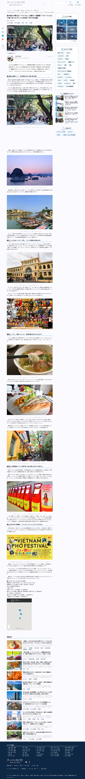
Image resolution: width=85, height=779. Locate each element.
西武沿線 (10, 754)
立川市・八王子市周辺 (55, 755)
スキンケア (60, 77)
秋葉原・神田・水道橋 (69, 749)
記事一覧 (9, 765)
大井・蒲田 (25, 752)
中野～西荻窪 (67, 752)
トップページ (9, 10)
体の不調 (72, 80)
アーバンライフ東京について (13, 768)
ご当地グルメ (66, 74)
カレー (59, 74)
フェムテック (67, 83)
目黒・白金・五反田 (40, 750)
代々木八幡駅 (16, 10)
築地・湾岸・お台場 (12, 752)
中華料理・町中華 (61, 68)
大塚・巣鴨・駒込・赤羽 (55, 750)
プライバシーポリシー (33, 768)
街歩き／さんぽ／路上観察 (69, 135)
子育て (58, 135)
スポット (68, 52)
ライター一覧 (35, 765)
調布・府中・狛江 (11, 755)
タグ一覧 (27, 765)
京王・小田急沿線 (34, 10)
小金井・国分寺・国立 (69, 754)
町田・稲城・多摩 (26, 755)
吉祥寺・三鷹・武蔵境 (55, 754)
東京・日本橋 (25, 747)
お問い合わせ (44, 768)
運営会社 (24, 768)
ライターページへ (50, 56)
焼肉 (65, 65)
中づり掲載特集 (69, 86)
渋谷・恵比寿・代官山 (41, 747)
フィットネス (68, 77)
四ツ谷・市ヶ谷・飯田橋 (55, 749)
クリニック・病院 (61, 131)
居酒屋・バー (71, 62)
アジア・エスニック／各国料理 (64, 71)
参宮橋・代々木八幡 (25, 10)
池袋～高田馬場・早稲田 (69, 747)
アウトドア (60, 59)
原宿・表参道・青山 (12, 749)
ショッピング (60, 56)
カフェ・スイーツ (61, 62)
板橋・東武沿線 (25, 754)
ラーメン (60, 65)
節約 (74, 83)
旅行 (67, 56)
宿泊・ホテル (60, 52)
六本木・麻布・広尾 (26, 749)
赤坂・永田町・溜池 (40, 749)
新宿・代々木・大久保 (55, 747)
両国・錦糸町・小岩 (68, 750)
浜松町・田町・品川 (26, 750)
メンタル (60, 83)
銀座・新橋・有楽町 (12, 747)
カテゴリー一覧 (18, 765)
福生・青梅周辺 (68, 755)
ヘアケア (65, 80)
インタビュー (60, 86)
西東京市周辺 (39, 755)
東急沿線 (38, 752)
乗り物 (66, 59)
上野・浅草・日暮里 (12, 750)
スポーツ (70, 131)
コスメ (59, 80)
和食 (70, 65)
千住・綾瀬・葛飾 (40, 754)
